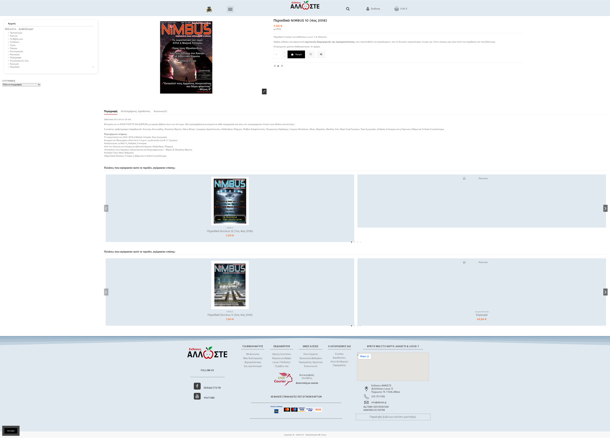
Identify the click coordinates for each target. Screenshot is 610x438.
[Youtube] (197, 396)
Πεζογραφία (15, 57)
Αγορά (298, 54)
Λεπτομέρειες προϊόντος (135, 111)
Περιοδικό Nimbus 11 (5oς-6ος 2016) (230, 315)
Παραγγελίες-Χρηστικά (310, 362)
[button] (351, 242)
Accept (11, 430)
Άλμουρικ (482, 315)
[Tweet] (278, 66)
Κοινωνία (14, 64)
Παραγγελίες (339, 365)
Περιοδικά (15, 67)
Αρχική (12, 23)
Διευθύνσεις (339, 358)
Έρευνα (13, 35)
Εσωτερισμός (16, 51)
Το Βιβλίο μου (16, 39)
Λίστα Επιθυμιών (339, 361)
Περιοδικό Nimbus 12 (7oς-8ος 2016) (230, 231)
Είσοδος (339, 354)
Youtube (209, 398)
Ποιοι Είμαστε (310, 354)
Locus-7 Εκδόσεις (282, 362)
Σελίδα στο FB (212, 388)
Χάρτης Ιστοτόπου (281, 354)
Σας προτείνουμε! (253, 366)
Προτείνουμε (16, 32)
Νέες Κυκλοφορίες (252, 358)
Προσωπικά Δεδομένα (310, 358)
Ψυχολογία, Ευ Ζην (19, 60)
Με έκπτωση (252, 354)
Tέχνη (12, 45)
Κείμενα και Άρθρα (281, 358)
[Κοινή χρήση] (274, 66)
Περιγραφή (110, 111)
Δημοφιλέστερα (253, 362)
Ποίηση (13, 48)
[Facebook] (197, 386)
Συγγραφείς (8, 81)
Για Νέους (14, 42)
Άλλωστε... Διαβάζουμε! (19, 29)
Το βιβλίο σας (282, 366)
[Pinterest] (282, 66)
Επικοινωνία (310, 366)
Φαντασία (14, 54)
